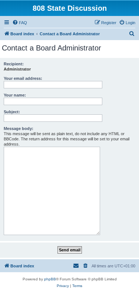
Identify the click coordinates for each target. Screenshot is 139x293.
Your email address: (23, 78)
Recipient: (14, 64)
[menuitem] (19, 22)
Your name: (15, 95)
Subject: (12, 112)
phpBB (50, 279)
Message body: (18, 128)
